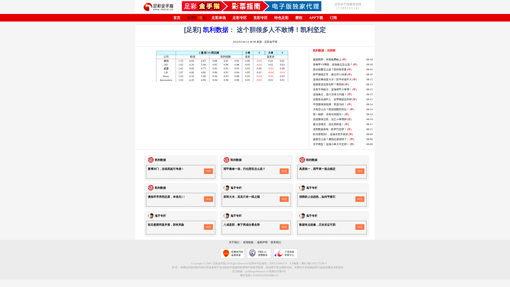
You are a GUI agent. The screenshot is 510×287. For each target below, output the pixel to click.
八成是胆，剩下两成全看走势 (242, 224)
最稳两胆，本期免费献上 (327, 59)
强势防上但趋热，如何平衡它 (317, 196)
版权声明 (262, 242)
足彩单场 (219, 18)
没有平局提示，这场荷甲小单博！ (332, 89)
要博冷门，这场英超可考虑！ (166, 168)
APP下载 (316, 18)
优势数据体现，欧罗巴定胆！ (330, 129)
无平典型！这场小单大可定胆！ (331, 144)
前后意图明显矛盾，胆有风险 (166, 224)
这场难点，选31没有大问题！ (330, 94)
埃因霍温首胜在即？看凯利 (328, 84)
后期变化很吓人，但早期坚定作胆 (332, 99)
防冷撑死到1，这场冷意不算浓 (330, 134)
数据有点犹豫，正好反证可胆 (317, 224)
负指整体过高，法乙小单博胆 (330, 119)
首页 (176, 18)
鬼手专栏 (236, 187)
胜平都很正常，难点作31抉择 (330, 74)
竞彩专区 (260, 18)
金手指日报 (196, 18)
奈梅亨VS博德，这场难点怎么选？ (332, 64)
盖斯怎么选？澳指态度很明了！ (331, 139)
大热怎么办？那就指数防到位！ (331, 109)
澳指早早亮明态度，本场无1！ (166, 196)
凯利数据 (216, 29)
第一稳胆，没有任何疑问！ (328, 114)
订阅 (333, 18)
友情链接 (248, 242)
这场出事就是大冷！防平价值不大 (332, 79)
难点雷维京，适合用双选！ (328, 124)
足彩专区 (239, 18)
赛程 (298, 18)
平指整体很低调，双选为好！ (330, 104)
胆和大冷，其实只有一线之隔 (242, 196)
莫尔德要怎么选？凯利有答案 (330, 69)
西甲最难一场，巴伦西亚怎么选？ (244, 168)
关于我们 (234, 242)
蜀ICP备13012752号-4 (314, 263)
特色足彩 (281, 18)
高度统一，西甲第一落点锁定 (317, 168)
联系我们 (276, 242)
